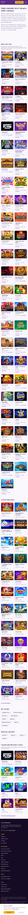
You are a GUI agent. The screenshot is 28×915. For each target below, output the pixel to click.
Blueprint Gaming (6, 722)
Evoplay (4, 719)
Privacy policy (4, 884)
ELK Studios (5, 725)
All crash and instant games (8, 815)
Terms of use (4, 886)
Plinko (2, 855)
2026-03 (4, 738)
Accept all (9, 912)
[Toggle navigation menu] (25, 2)
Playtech (16, 722)
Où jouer (3, 868)
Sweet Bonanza (4, 864)
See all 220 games (5, 703)
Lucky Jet (3, 859)
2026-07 (22, 735)
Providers (3, 840)
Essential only (21, 912)
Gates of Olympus (5, 862)
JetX (2, 857)
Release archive (4, 838)
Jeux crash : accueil (5, 848)
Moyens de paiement (5, 870)
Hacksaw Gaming (18, 712)
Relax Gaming (14, 715)
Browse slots (19, 2)
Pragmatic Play (6, 712)
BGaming (12, 719)
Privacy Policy (16, 909)
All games (3, 836)
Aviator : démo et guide (6, 851)
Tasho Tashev (12, 830)
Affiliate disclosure (5, 891)
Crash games (4, 843)
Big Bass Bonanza (5, 866)
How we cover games (5, 878)
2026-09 (5, 735)
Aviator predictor (4, 853)
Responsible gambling (6, 888)
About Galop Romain (5, 876)
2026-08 (14, 735)
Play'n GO (5, 715)
